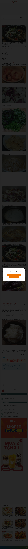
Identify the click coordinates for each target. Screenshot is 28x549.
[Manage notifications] (26, 547)
